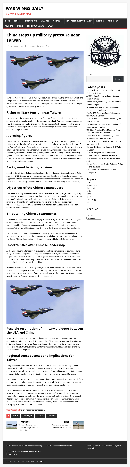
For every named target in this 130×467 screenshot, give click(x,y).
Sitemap (60, 445)
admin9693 (31, 46)
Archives (89, 215)
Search (89, 74)
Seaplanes (99, 21)
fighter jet (27, 416)
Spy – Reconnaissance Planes (79, 21)
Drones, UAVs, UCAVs (35, 26)
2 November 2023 (16, 46)
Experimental (31, 21)
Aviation (89, 182)
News (42, 46)
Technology (91, 199)
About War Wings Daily (15, 451)
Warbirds (45, 21)
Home (7, 21)
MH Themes (41, 461)
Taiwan (40, 416)
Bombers (17, 21)
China (15, 416)
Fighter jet (57, 21)
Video (88, 202)
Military (89, 191)
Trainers (9, 26)
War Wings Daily (13, 410)
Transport (113, 21)
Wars (50, 26)
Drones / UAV (92, 185)
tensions (51, 416)
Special (20, 26)
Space (88, 196)
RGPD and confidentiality (32, 445)
